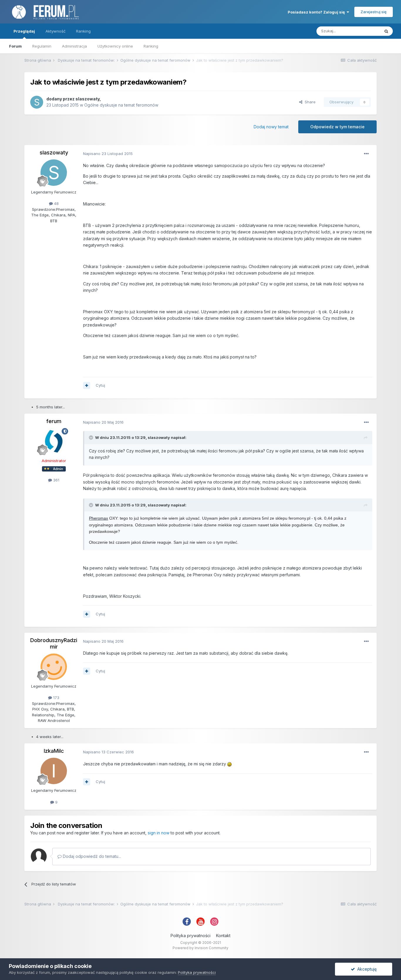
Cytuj (100, 385)
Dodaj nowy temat (271, 126)
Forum (15, 46)
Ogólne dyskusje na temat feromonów (121, 104)
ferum (53, 421)
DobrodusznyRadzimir (53, 643)
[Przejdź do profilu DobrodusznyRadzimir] (54, 667)
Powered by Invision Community (200, 948)
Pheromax (98, 518)
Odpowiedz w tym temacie (337, 126)
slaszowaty (87, 98)
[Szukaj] (386, 31)
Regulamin (41, 46)
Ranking (151, 46)
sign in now (158, 832)
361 (55, 480)
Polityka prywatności (190, 935)
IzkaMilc (54, 751)
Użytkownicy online (115, 46)
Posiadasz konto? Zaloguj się (317, 12)
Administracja (74, 46)
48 (56, 203)
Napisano (108, 153)
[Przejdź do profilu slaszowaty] (36, 102)
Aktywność (55, 31)
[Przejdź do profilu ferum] (54, 441)
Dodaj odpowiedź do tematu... (91, 856)
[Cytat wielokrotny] (86, 385)
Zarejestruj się (373, 11)
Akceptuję (366, 968)
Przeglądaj (24, 31)
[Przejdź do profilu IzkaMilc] (54, 771)
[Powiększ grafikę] (229, 763)
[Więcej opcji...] (366, 153)
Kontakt (223, 935)
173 (55, 697)
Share (309, 102)
